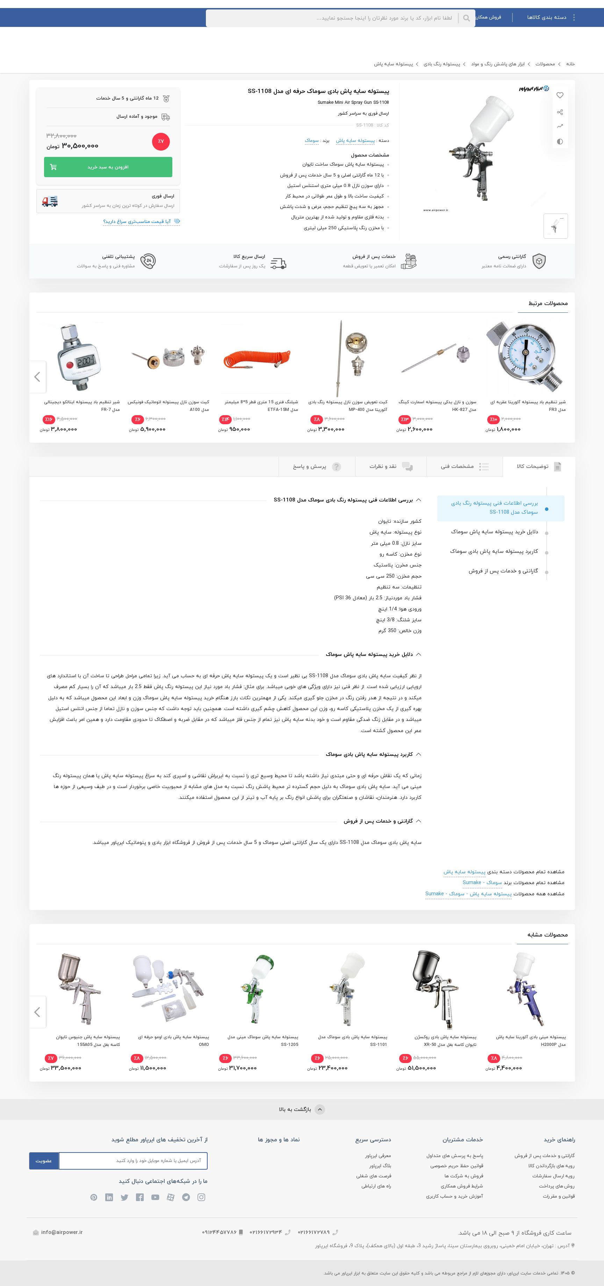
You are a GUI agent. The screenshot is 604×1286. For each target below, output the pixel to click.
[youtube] (155, 1198)
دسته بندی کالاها (546, 17)
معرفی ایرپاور (378, 1156)
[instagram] (202, 1198)
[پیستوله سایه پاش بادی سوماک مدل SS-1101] (346, 989)
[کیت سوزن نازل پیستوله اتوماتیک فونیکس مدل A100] (168, 357)
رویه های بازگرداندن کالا (551, 1166)
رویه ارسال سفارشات (553, 1176)
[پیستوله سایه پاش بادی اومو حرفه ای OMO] (168, 989)
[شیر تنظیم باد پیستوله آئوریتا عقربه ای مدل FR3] (525, 357)
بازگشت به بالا (296, 1109)
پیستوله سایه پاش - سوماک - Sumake (468, 893)
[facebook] (140, 1198)
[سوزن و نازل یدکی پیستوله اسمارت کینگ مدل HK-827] (435, 357)
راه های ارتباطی (376, 1186)
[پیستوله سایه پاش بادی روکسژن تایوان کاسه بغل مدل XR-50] (435, 989)
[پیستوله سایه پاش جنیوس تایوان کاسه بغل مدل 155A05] (79, 989)
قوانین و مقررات (559, 1196)
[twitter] (125, 1198)
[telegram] (186, 1198)
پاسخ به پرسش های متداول (454, 1156)
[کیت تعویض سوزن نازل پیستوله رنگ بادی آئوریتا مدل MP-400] (346, 357)
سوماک (312, 140)
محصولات (545, 64)
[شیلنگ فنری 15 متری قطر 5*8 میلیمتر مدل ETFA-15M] (257, 357)
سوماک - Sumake (482, 882)
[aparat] (171, 1198)
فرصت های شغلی (373, 1176)
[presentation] (567, 377)
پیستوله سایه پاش (393, 64)
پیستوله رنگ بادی (442, 64)
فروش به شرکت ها (464, 1176)
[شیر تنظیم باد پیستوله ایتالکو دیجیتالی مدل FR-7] (79, 357)
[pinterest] (94, 1198)
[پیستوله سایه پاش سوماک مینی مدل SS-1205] (257, 989)
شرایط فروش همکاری (462, 1186)
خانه (570, 64)
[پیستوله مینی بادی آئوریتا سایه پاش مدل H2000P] (525, 989)
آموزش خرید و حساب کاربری (454, 1196)
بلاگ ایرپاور (380, 1166)
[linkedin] (109, 1198)
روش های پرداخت (557, 1186)
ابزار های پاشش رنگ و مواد (498, 64)
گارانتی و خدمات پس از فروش (545, 1156)
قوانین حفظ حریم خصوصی (456, 1166)
